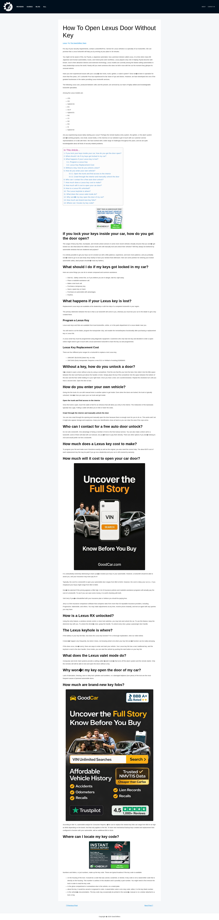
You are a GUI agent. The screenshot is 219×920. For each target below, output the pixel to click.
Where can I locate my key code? (80, 203)
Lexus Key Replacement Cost (82, 165)
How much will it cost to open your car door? (84, 185)
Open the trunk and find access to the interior (92, 174)
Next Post (148, 905)
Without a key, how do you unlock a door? (83, 168)
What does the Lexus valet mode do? (81, 194)
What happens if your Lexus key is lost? (82, 159)
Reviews (20, 7)
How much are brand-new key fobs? (81, 200)
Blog (38, 7)
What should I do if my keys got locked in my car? (86, 156)
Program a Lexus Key (79, 162)
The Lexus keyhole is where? (79, 191)
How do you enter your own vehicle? (80, 171)
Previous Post (72, 905)
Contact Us (211, 6)
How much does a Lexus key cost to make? (83, 182)
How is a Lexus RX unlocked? (78, 188)
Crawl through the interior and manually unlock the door (96, 177)
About (204, 6)
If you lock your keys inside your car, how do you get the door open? (93, 153)
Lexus (65, 43)
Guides (30, 7)
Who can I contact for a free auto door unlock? (85, 180)
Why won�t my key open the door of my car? (85, 197)
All (44, 7)
